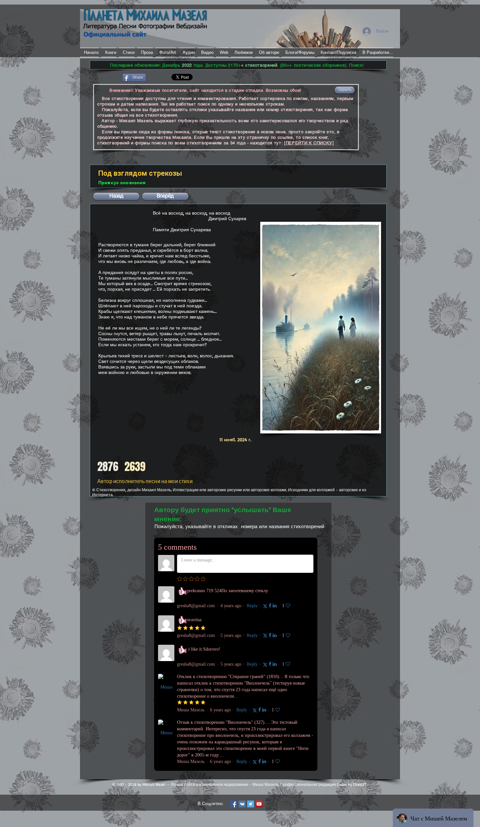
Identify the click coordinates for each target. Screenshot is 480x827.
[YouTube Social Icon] (259, 804)
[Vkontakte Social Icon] (242, 804)
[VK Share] (166, 76)
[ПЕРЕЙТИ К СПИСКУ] (309, 142)
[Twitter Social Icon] (250, 804)
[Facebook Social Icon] (233, 804)
